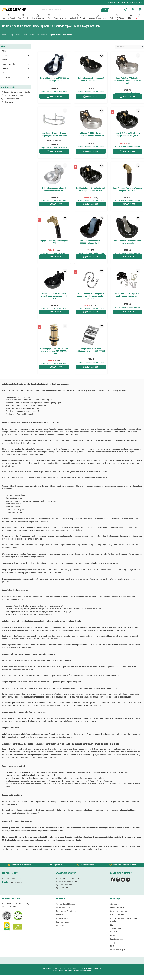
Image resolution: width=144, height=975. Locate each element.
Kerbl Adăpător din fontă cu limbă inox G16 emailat (127, 242)
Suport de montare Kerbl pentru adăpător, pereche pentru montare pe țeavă (91, 296)
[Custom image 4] (18, 926)
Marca (3, 51)
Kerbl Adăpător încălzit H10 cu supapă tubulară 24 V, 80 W (127, 134)
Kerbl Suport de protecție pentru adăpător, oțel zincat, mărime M (54, 134)
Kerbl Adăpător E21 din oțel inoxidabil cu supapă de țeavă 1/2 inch (127, 80)
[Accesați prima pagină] (14, 10)
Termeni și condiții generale (66, 904)
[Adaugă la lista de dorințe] (65, 55)
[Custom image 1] (18, 915)
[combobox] (71, 10)
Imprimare (60, 915)
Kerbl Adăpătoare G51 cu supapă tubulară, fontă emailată (91, 79)
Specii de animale (8, 64)
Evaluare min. (6, 77)
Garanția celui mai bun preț (120, 911)
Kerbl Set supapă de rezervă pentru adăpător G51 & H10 (127, 189)
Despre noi (60, 926)
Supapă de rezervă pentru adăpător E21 (54, 242)
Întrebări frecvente (117, 915)
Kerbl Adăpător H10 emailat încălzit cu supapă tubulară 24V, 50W (90, 189)
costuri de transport (65, 968)
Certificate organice (63, 908)
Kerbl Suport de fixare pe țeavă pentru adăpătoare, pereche (127, 294)
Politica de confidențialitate (66, 911)
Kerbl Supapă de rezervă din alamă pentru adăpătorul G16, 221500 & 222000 (54, 351)
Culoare (4, 55)
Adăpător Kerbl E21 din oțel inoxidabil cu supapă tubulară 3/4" (91, 134)
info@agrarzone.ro (119, 2)
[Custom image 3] (6, 926)
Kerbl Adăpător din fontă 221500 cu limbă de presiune (54, 79)
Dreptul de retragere (117, 950)
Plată (112, 946)
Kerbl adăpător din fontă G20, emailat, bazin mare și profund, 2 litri (54, 296)
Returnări (113, 935)
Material (4, 68)
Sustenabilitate (115, 928)
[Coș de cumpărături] (139, 9)
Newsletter (114, 932)
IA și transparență (62, 922)
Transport (113, 943)
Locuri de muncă (62, 918)
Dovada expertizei (116, 939)
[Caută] (105, 10)
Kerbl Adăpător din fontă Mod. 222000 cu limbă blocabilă (91, 242)
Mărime (4, 59)
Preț (2, 73)
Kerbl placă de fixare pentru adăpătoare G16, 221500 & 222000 (91, 349)
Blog (112, 925)
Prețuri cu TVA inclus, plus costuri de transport (54, 91)
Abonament (114, 904)
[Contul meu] (133, 9)
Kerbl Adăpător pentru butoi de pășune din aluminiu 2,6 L (54, 189)
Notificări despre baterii (118, 908)
